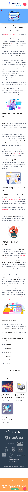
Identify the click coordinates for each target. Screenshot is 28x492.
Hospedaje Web (17, 153)
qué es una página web (8, 299)
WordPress (12, 199)
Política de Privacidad (7, 487)
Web (11, 43)
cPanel (17, 197)
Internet (12, 370)
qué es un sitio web (20, 296)
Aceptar (15, 489)
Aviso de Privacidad (14, 461)
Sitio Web (5, 34)
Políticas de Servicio (14, 459)
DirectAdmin (5, 199)
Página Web (15, 34)
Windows (18, 199)
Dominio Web (5, 209)
